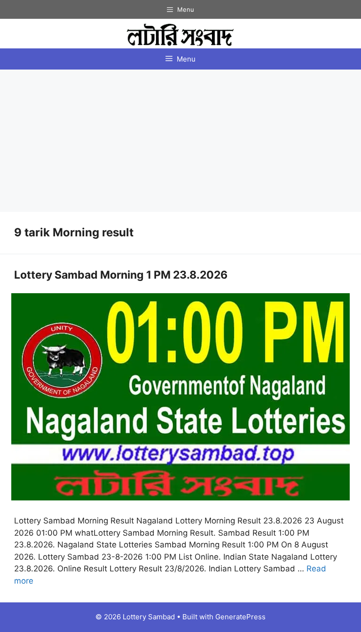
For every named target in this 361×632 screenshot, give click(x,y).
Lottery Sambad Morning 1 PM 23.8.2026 (121, 274)
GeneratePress (240, 616)
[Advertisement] (180, 140)
